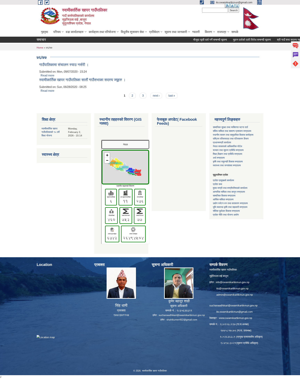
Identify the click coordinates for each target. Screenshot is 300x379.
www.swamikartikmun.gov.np (235, 317)
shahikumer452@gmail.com (181, 319)
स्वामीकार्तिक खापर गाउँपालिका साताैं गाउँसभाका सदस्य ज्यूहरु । (82, 80)
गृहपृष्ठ (44, 32)
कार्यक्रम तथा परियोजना (102, 32)
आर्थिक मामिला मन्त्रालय (223, 199)
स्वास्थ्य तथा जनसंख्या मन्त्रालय (227, 165)
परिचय (57, 32)
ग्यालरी (196, 32)
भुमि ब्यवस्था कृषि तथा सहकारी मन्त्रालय (230, 207)
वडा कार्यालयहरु (75, 32)
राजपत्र (221, 32)
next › (156, 95)
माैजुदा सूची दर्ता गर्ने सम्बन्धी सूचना (199, 39)
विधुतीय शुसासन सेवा (132, 32)
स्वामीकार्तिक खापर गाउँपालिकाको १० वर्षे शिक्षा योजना (50, 132)
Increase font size (227, 5)
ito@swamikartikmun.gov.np (232, 288)
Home (40, 47)
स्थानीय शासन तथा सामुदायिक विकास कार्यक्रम (233, 134)
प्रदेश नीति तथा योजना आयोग (226, 214)
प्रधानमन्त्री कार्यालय (222, 142)
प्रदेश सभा (217, 184)
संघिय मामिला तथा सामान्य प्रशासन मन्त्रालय (232, 131)
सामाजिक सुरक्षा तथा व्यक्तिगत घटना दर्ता (230, 127)
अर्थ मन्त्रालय (219, 157)
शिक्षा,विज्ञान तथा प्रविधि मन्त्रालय (227, 154)
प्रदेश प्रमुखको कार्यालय (223, 180)
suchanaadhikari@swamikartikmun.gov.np (182, 315)
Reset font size (232, 6)
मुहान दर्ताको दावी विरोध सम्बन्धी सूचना (241, 39)
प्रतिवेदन (154, 32)
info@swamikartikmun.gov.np (232, 282)
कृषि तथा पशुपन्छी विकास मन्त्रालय (228, 161)
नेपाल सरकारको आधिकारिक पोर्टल (227, 146)
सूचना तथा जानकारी (176, 32)
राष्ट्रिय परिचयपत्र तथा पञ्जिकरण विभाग (231, 138)
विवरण (208, 32)
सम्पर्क (234, 32)
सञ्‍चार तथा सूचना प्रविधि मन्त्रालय (228, 150)
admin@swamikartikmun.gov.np (234, 294)
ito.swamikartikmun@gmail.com (234, 311)
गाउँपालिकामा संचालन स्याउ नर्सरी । (64, 65)
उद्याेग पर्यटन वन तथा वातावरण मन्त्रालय (230, 203)
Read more (47, 75)
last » (171, 95)
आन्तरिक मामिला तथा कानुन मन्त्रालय (229, 191)
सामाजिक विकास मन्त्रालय (224, 195)
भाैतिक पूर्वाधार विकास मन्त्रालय (226, 210)
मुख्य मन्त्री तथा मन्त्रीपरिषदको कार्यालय (230, 188)
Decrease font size (237, 6)
